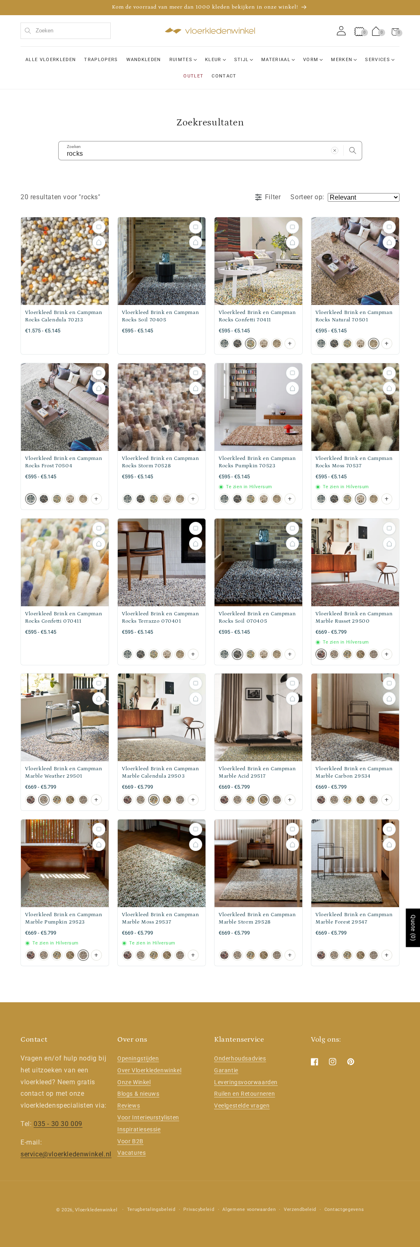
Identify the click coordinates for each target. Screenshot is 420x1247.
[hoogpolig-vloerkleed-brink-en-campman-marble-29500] (321, 653)
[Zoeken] (353, 150)
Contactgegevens (344, 1209)
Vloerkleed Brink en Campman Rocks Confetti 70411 (257, 316)
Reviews (128, 1105)
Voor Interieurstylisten (148, 1117)
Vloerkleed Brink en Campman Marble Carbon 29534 (354, 772)
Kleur (213, 59)
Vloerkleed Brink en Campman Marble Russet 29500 (354, 617)
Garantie (226, 1070)
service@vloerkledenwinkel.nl (66, 1154)
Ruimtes (180, 59)
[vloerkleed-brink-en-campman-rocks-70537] (263, 343)
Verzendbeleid (300, 1209)
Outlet (193, 76)
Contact (224, 76)
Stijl (241, 59)
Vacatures (131, 1152)
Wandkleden (143, 59)
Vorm (310, 59)
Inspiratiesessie (139, 1129)
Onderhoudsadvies (240, 1058)
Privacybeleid (198, 1209)
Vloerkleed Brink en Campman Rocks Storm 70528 (160, 462)
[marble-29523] (373, 653)
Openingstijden (138, 1058)
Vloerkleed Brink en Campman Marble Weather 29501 (63, 772)
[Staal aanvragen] (98, 227)
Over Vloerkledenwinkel (149, 1070)
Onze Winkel (134, 1082)
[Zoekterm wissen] (335, 150)
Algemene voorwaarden (249, 1209)
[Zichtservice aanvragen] (98, 242)
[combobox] (66, 31)
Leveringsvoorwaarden (246, 1082)
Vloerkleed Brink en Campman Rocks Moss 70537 (354, 462)
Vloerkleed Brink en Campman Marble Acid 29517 (257, 772)
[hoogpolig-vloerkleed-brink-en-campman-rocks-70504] (224, 343)
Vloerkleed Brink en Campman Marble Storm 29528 (257, 918)
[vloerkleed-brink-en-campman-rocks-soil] (237, 343)
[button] (395, 31)
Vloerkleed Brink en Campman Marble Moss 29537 (160, 918)
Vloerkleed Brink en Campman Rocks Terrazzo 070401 (160, 617)
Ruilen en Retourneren (244, 1093)
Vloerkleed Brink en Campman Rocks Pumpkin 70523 (257, 462)
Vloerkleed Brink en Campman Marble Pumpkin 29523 (63, 918)
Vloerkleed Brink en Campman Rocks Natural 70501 (354, 316)
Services (377, 59)
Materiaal (275, 59)
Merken (341, 59)
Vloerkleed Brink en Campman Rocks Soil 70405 (160, 316)
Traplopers (101, 59)
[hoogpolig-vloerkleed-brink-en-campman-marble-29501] (334, 653)
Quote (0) (413, 928)
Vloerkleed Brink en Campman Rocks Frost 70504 (63, 462)
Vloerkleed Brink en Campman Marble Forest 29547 (354, 918)
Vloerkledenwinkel (96, 1210)
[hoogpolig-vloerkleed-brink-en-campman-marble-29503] (347, 653)
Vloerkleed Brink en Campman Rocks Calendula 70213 (63, 316)
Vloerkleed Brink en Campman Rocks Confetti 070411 (63, 617)
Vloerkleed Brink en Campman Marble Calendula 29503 (160, 772)
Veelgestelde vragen (241, 1105)
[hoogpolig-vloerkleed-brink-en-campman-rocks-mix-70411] (250, 343)
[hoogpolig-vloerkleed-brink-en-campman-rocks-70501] (277, 343)
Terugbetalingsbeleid (151, 1209)
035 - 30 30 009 (58, 1124)
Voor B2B (130, 1141)
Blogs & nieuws (138, 1093)
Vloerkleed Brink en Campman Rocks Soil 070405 (257, 617)
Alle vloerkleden (50, 59)
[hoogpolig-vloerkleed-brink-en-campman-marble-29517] (360, 653)
